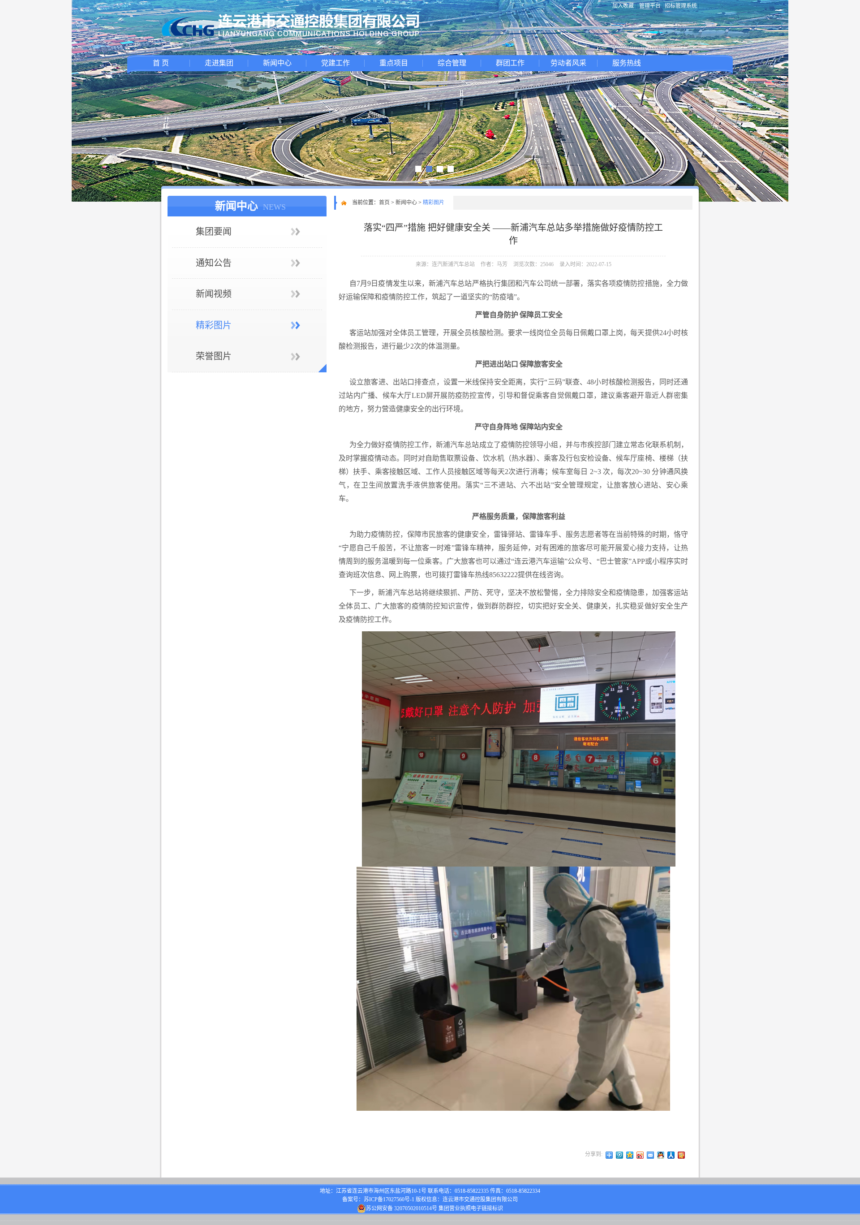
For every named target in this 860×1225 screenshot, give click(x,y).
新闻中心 (277, 63)
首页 (384, 202)
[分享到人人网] (671, 1155)
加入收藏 (623, 6)
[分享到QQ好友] (661, 1155)
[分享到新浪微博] (640, 1155)
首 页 (161, 63)
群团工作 (510, 63)
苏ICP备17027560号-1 (389, 1199)
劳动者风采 (568, 63)
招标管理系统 (681, 6)
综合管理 (452, 63)
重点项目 (393, 63)
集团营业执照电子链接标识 (471, 1208)
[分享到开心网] (681, 1155)
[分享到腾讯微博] (620, 1155)
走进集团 (219, 63)
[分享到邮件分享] (650, 1155)
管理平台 (650, 6)
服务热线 (626, 63)
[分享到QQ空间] (630, 1155)
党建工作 (335, 63)
